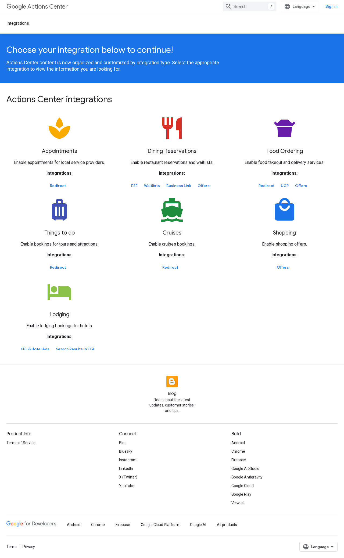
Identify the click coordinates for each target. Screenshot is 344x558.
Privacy (29, 547)
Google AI (198, 525)
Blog (123, 443)
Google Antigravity (247, 477)
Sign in (331, 6)
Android (238, 443)
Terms (11, 547)
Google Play (241, 494)
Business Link (178, 185)
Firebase (238, 460)
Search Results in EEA (75, 349)
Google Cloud (242, 486)
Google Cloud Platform (160, 525)
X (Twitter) (128, 477)
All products (227, 525)
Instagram (128, 460)
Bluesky (125, 451)
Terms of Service (20, 443)
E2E (134, 185)
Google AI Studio (245, 468)
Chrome (238, 451)
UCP (285, 185)
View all (237, 503)
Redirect (58, 185)
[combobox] (250, 6)
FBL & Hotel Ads (35, 349)
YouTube (126, 486)
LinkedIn (126, 468)
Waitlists (152, 185)
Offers (204, 185)
